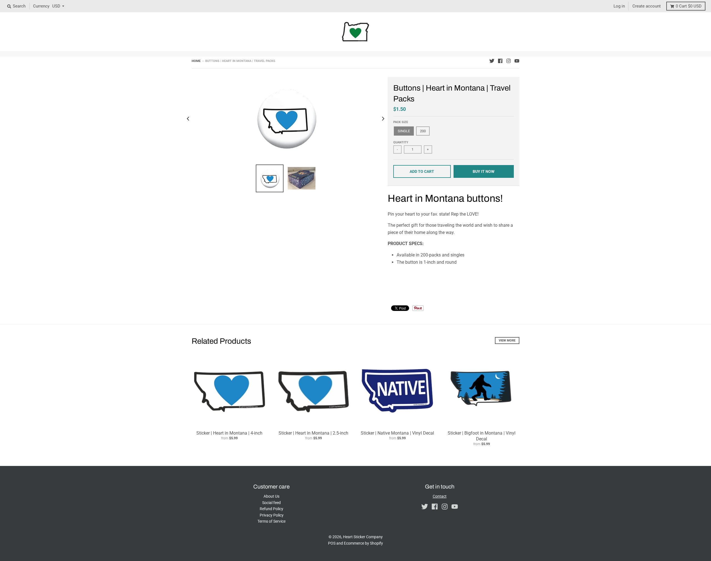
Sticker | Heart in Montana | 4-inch (229, 433)
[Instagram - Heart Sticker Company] (508, 60)
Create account (646, 6)
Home (196, 61)
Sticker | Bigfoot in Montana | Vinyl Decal (481, 436)
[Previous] (188, 118)
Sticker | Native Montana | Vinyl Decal (397, 433)
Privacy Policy (272, 515)
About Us (271, 496)
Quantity (400, 142)
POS (332, 543)
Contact (440, 496)
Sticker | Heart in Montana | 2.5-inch (313, 433)
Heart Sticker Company (363, 537)
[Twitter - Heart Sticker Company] (491, 60)
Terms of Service (271, 521)
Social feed (271, 502)
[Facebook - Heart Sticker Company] (500, 60)
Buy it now (483, 171)
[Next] (382, 118)
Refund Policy (271, 509)
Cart (689, 6)
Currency (41, 6)
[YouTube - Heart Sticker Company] (516, 60)
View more (507, 340)
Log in (619, 6)
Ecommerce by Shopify (363, 543)
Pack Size (400, 122)
